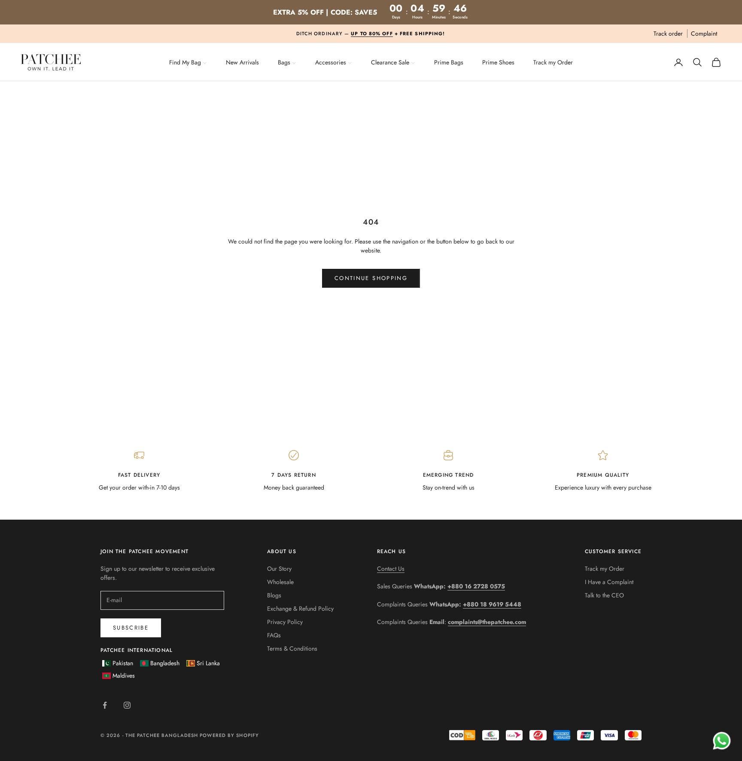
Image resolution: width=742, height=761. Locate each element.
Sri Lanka (208, 663)
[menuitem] (188, 61)
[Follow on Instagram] (127, 705)
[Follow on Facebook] (104, 705)
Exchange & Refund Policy (300, 608)
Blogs (274, 595)
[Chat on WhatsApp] (722, 741)
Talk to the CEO (604, 595)
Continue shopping (371, 278)
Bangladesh (164, 663)
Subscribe (131, 628)
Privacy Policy (285, 622)
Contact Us (390, 568)
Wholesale (280, 582)
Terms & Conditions (292, 648)
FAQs (274, 635)
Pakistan (123, 663)
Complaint (704, 33)
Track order (668, 33)
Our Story (279, 568)
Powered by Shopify (229, 735)
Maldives (124, 675)
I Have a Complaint (609, 582)
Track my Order (604, 568)
